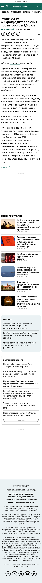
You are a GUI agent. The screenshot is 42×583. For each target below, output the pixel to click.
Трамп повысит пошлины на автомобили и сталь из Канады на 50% (20, 405)
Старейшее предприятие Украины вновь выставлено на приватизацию (28, 286)
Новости (5, 12)
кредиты (5, 167)
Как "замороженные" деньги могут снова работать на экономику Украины (20, 335)
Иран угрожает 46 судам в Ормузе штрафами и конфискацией (19, 414)
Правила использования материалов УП (21, 499)
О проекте (29, 494)
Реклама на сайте (16, 494)
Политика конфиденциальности (21, 497)
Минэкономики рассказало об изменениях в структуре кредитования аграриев (17, 325)
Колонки (26, 12)
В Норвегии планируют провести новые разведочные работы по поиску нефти (19, 374)
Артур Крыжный (7, 29)
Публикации (16, 12)
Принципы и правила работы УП (21, 502)
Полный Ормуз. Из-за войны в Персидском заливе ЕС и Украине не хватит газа (28, 271)
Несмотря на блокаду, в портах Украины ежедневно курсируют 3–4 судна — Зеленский (20, 383)
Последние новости (13, 360)
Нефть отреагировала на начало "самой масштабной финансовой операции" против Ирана (28, 225)
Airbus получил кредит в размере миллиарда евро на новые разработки (19, 345)
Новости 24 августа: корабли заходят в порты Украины (17, 365)
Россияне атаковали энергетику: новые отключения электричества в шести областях (28, 302)
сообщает (15, 63)
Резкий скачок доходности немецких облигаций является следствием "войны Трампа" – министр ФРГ (18, 395)
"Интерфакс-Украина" (29, 516)
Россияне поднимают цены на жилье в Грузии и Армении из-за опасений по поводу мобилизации (28, 242)
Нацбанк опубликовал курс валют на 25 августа (27, 256)
